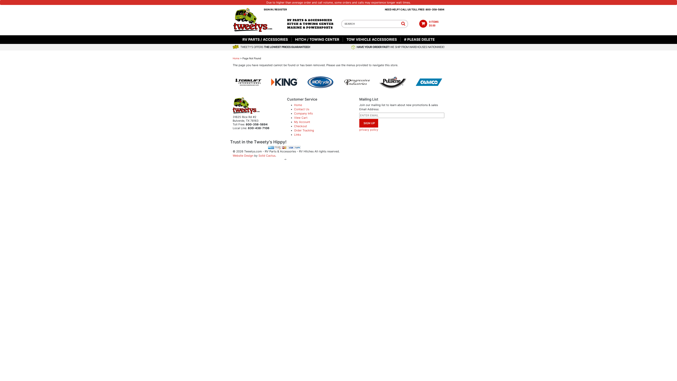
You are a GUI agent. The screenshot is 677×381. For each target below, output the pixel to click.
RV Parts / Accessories (265, 39)
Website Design (243, 155)
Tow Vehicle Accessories (371, 39)
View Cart (300, 117)
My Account (302, 122)
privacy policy (368, 129)
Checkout (300, 126)
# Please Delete (419, 39)
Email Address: (369, 109)
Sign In (268, 9)
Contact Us (301, 109)
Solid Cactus (266, 155)
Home (236, 58)
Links (297, 134)
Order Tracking (304, 130)
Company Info (303, 113)
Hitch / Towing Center (317, 39)
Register (281, 9)
